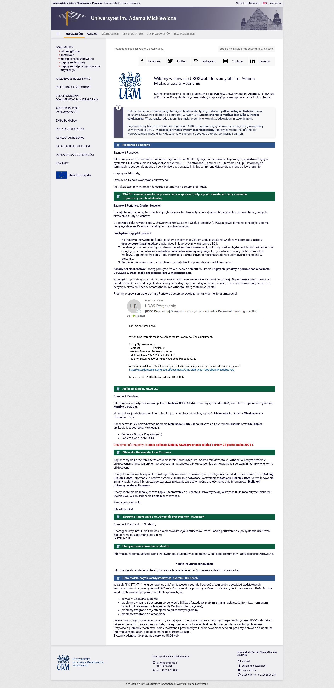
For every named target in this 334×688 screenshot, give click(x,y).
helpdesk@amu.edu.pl (175, 632)
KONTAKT (62, 163)
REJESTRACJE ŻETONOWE (73, 87)
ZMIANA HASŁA (66, 120)
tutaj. (203, 186)
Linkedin (264, 61)
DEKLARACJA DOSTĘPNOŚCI (75, 155)
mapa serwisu (249, 670)
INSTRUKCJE (122, 538)
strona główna (70, 51)
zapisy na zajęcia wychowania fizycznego (80, 68)
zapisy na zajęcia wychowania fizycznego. (142, 180)
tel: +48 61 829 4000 (167, 670)
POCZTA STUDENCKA (70, 129)
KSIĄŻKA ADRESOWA (70, 137)
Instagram (208, 61)
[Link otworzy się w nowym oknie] (142, 62)
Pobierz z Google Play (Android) (141, 434)
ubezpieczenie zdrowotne (77, 59)
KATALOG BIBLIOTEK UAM (73, 146)
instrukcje (67, 55)
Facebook (154, 61)
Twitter (181, 61)
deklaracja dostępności (254, 665)
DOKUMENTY (64, 47)
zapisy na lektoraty (73, 62)
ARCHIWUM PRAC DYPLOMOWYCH (67, 110)
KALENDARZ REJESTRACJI (73, 78)
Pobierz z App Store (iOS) (137, 438)
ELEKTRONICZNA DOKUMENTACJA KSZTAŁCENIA (77, 97)
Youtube (237, 61)
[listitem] (74, 34)
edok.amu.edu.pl (223, 262)
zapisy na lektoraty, (127, 173)
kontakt (246, 661)
